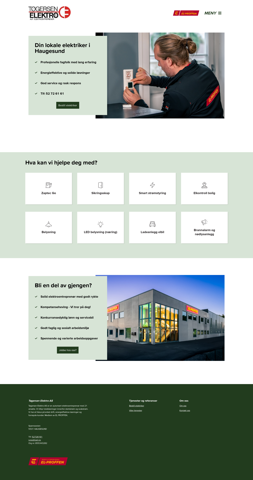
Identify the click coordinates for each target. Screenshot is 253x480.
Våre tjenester (135, 410)
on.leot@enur (34, 440)
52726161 (37, 437)
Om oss (182, 406)
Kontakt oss (184, 410)
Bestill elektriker (67, 105)
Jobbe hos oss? (67, 350)
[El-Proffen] (186, 13)
